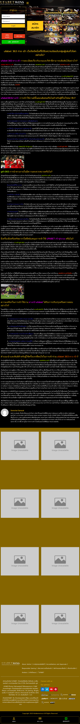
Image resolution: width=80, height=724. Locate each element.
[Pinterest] (56, 689)
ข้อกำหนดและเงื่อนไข (60, 668)
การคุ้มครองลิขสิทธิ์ (39, 664)
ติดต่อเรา (24, 672)
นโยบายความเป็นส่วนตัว (45, 668)
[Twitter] (47, 689)
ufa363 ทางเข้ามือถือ (65, 273)
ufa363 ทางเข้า (65, 64)
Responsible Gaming (29, 668)
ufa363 (17, 85)
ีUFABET (41, 672)
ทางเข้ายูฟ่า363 (62, 146)
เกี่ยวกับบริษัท (72, 668)
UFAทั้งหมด (32, 672)
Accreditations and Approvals (56, 664)
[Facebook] (43, 689)
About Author (26, 664)
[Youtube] (51, 689)
